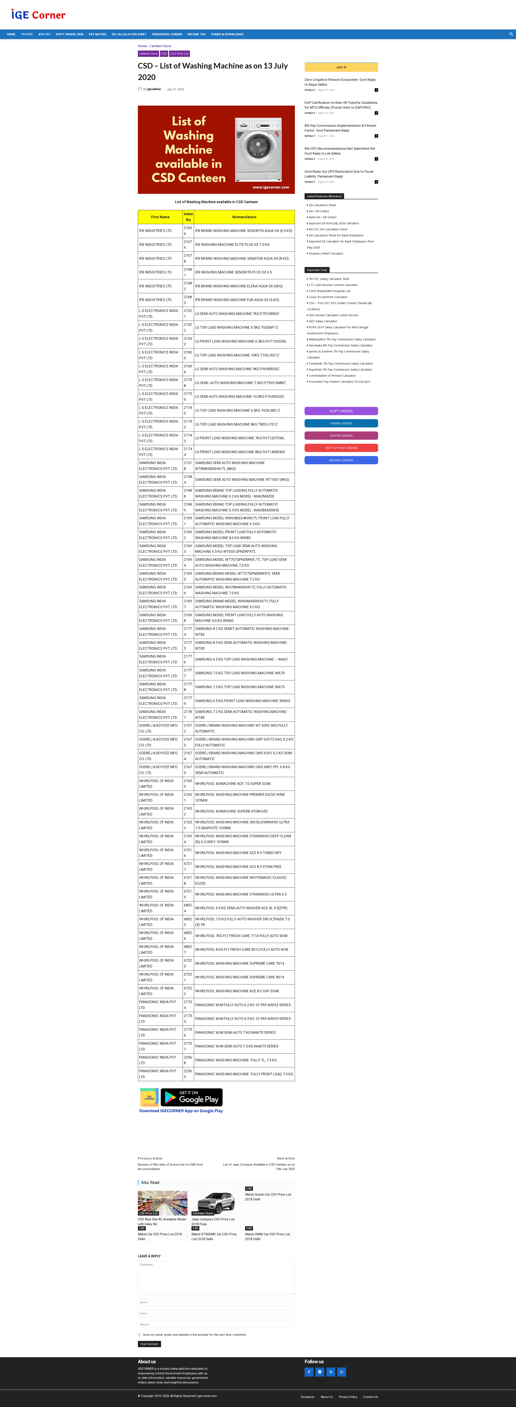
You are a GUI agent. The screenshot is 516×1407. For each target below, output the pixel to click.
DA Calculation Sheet (129, 34)
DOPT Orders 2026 (69, 34)
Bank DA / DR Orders (322, 217)
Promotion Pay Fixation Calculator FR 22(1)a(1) (339, 381)
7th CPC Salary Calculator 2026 (328, 279)
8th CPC (44, 34)
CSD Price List (179, 53)
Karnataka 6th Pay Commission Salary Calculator (340, 345)
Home (11, 34)
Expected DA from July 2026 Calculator (333, 223)
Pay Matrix (97, 34)
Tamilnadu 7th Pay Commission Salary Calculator (340, 363)
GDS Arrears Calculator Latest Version (333, 315)
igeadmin (154, 89)
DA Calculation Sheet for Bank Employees (335, 235)
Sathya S (310, 89)
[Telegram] (170, 99)
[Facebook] (142, 99)
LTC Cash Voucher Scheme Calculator (333, 285)
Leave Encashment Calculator (327, 297)
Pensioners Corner (167, 34)
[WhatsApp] (160, 99)
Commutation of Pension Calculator (332, 375)
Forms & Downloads (227, 34)
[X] (151, 99)
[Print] (179, 99)
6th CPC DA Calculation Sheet (327, 229)
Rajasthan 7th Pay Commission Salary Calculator (340, 369)
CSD (164, 53)
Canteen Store (160, 46)
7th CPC (27, 34)
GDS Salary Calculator (322, 321)
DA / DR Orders (318, 211)
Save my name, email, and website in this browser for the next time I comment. (195, 1334)
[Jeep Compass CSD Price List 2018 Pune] (216, 1203)
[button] (511, 34)
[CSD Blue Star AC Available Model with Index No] (162, 1203)
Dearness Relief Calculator (325, 253)
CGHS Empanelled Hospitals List (329, 291)
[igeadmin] (140, 89)
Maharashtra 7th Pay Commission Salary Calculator (342, 339)
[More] (188, 99)
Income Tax (197, 34)
